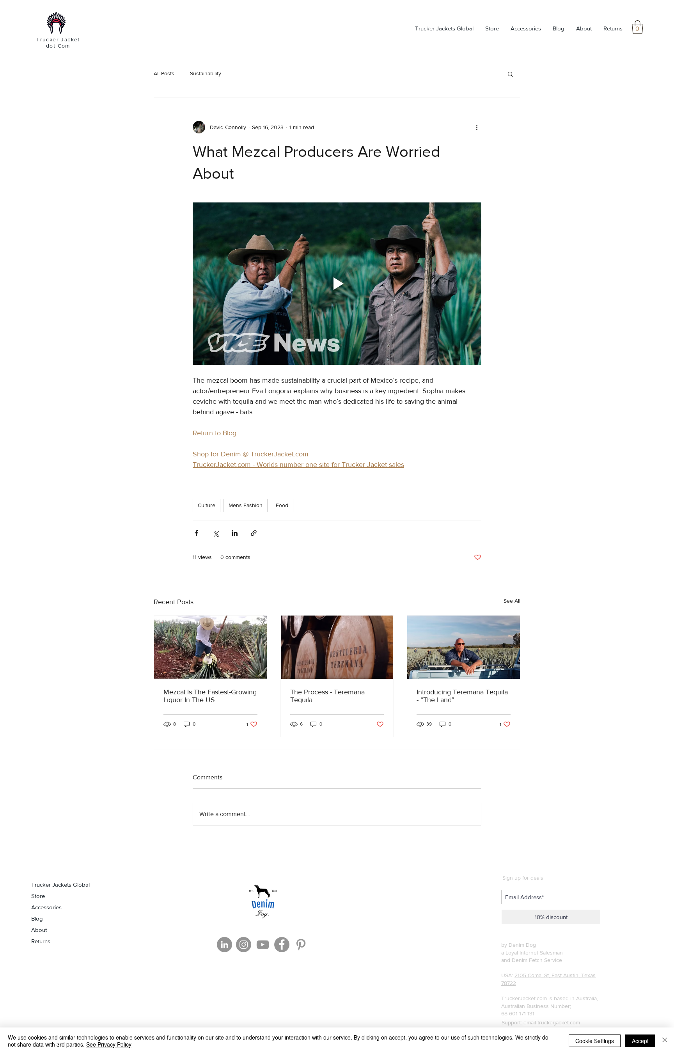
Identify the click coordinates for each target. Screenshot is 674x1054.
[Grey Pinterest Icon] (301, 944)
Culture (206, 505)
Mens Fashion (246, 505)
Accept (640, 1041)
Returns (40, 941)
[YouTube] (262, 944)
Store (38, 896)
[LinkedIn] (224, 944)
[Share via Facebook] (196, 533)
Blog (37, 918)
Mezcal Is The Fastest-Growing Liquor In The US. (210, 696)
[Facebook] (281, 944)
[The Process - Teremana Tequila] (337, 647)
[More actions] (476, 127)
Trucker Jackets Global (60, 884)
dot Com (58, 46)
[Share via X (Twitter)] (215, 533)
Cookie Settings (594, 1041)
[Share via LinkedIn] (234, 533)
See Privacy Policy (108, 1044)
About (39, 929)
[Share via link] (253, 533)
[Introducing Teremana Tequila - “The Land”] (463, 647)
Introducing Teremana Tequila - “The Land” (462, 696)
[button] (637, 27)
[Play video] (337, 283)
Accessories (46, 907)
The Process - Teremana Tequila (327, 696)
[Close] (664, 1041)
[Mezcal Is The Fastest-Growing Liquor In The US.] (210, 647)
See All (512, 601)
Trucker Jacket (58, 39)
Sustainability (205, 73)
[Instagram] (243, 944)
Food (282, 505)
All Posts (164, 73)
